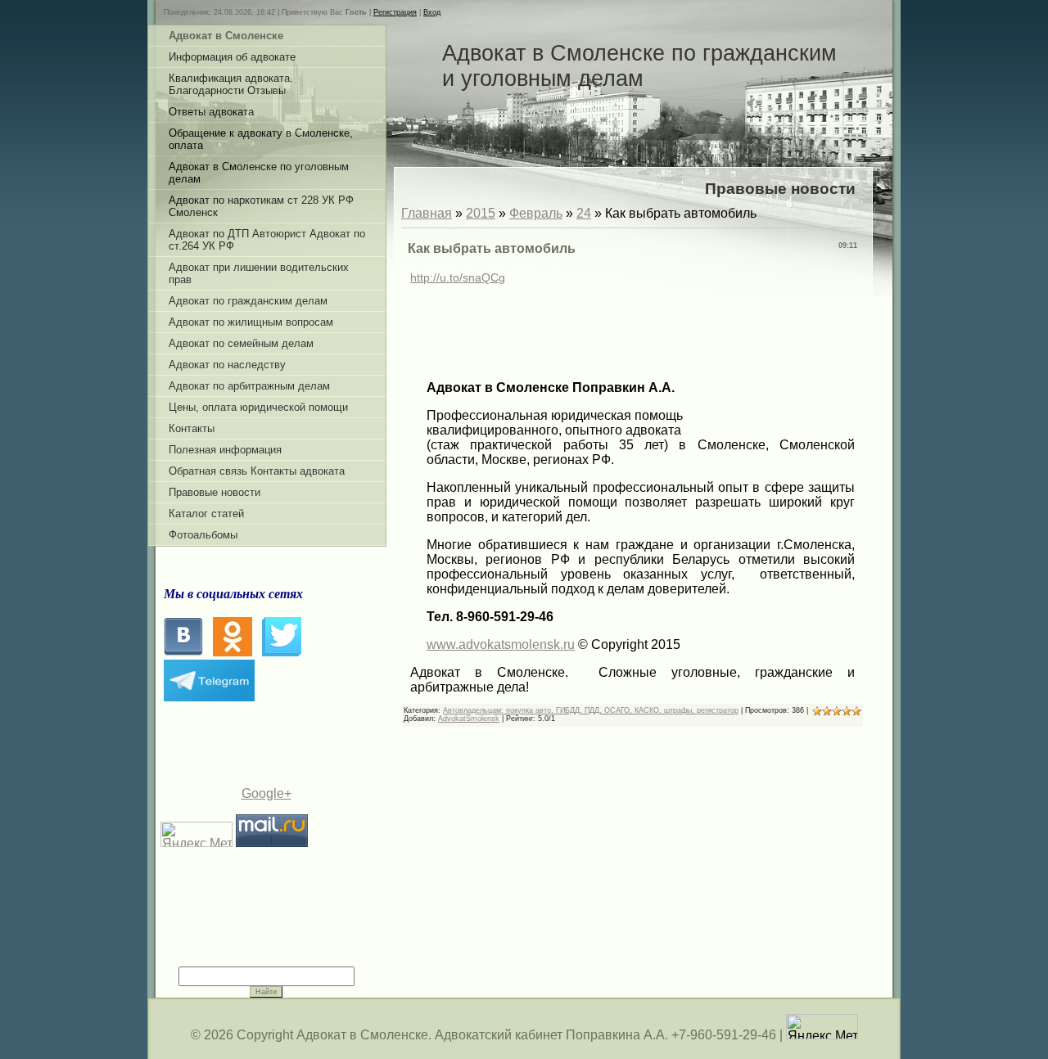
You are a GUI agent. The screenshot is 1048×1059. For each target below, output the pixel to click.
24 (583, 213)
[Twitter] (281, 652)
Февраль (535, 213)
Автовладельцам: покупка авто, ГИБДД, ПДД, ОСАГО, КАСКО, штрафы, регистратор (591, 710)
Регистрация (395, 12)
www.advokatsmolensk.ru (501, 644)
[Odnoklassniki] (232, 652)
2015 (480, 213)
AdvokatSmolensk (468, 718)
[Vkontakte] (183, 652)
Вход (431, 12)
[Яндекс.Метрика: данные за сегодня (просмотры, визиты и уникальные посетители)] (822, 1026)
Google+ (266, 793)
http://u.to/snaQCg (457, 277)
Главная (426, 213)
